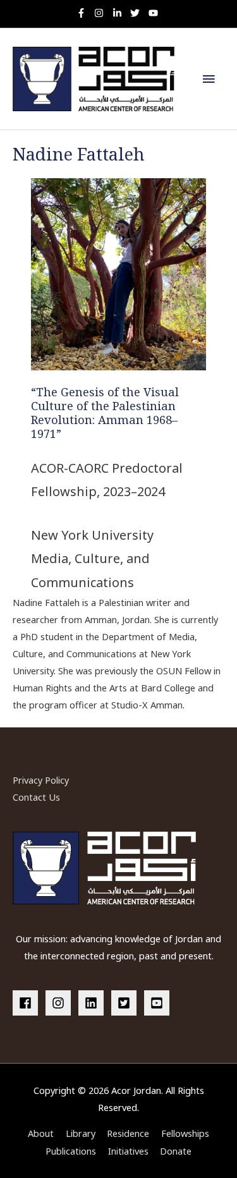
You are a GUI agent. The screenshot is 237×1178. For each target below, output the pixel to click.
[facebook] (28, 1003)
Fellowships (185, 1133)
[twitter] (138, 13)
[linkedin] (93, 1003)
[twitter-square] (126, 1003)
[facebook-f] (84, 13)
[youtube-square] (158, 1003)
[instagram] (102, 13)
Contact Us (36, 797)
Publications (71, 1151)
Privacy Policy (41, 780)
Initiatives (128, 1151)
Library (80, 1133)
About (41, 1133)
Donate (175, 1151)
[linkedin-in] (120, 13)
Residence (128, 1133)
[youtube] (155, 13)
